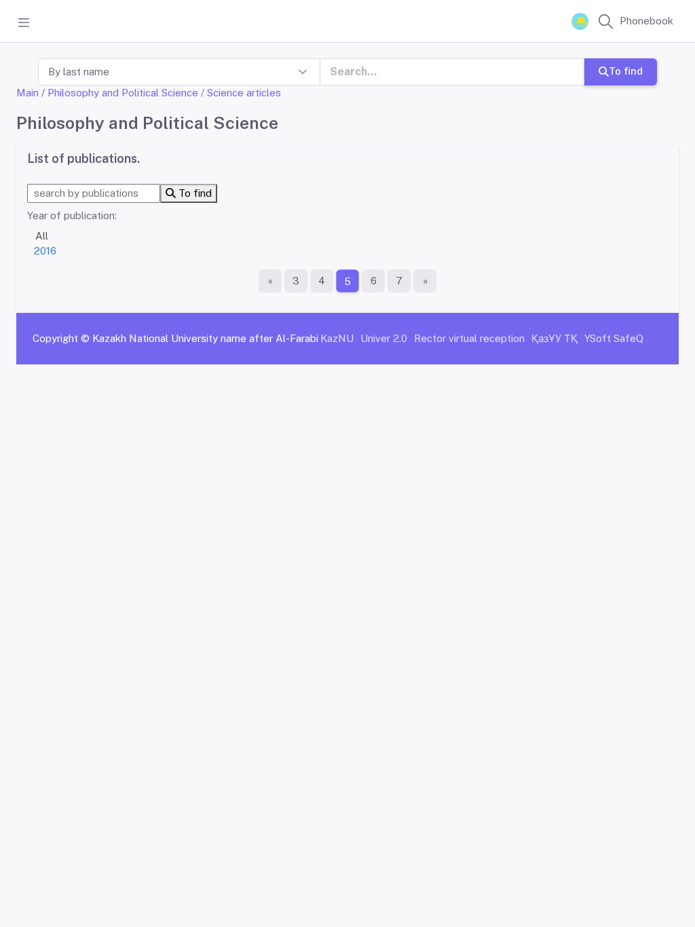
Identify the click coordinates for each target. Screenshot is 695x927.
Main (27, 92)
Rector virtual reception (469, 338)
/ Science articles (241, 92)
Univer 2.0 (383, 338)
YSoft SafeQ (613, 338)
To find (626, 71)
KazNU (337, 338)
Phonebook (646, 20)
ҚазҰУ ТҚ (554, 338)
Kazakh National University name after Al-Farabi (205, 338)
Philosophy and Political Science (123, 92)
